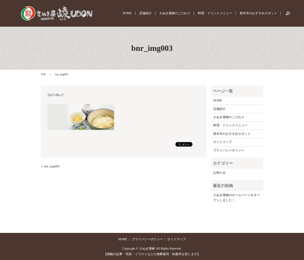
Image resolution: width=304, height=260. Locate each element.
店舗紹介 (145, 13)
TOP (43, 74)
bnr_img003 (51, 166)
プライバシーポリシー (228, 150)
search (287, 13)
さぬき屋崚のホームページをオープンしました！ (236, 197)
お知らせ (219, 172)
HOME (127, 13)
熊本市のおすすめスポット (258, 13)
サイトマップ (222, 142)
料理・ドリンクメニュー (215, 13)
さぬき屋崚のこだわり (174, 13)
